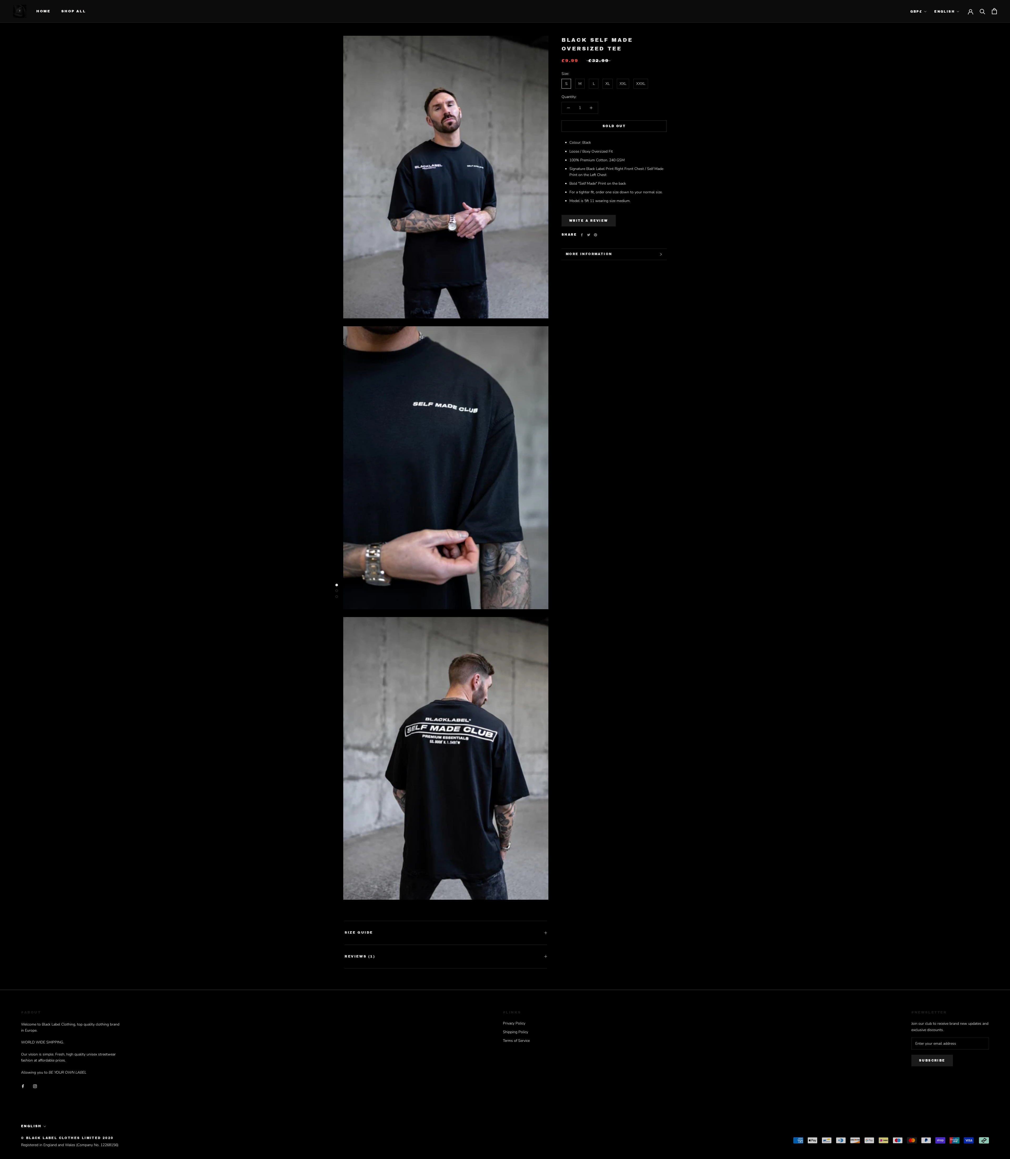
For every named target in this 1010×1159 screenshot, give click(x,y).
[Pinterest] (595, 234)
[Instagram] (35, 1086)
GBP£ (916, 11)
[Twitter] (588, 234)
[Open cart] (994, 11)
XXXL (640, 83)
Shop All (73, 11)
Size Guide (359, 932)
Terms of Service (516, 1040)
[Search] (982, 11)
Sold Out (614, 126)
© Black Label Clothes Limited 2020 (67, 1138)
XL (607, 83)
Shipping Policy (515, 1031)
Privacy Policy (514, 1023)
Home (43, 11)
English (944, 11)
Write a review (588, 221)
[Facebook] (581, 234)
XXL (623, 83)
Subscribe (932, 1060)
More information (589, 254)
